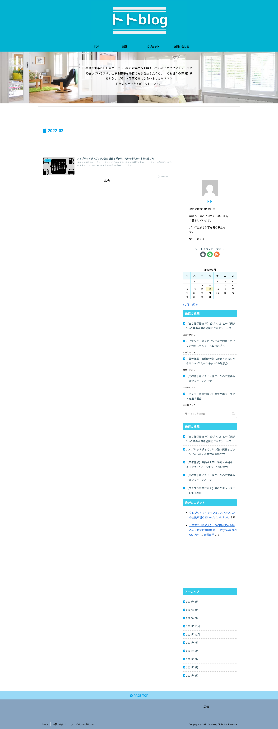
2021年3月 (192, 675)
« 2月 (186, 304)
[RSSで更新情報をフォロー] (217, 254)
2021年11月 (193, 626)
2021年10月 (193, 634)
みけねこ (224, 517)
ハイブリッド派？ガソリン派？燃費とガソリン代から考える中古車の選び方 (210, 343)
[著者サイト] (203, 254)
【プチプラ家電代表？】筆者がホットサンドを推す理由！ (210, 396)
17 (210, 289)
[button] (233, 414)
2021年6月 (192, 651)
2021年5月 (192, 659)
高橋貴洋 (209, 534)
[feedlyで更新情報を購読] (210, 254)
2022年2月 (192, 618)
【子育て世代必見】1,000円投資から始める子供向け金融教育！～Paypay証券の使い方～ (213, 529)
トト (210, 201)
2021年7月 (192, 642)
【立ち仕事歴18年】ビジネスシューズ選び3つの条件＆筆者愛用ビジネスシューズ (210, 326)
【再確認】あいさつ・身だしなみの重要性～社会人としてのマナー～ (210, 378)
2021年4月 (192, 667)
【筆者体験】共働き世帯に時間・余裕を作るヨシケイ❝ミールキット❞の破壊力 (210, 361)
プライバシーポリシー (82, 724)
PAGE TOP (140, 696)
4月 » (194, 304)
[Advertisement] (107, 143)
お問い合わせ (59, 724)
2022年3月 (192, 610)
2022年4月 (192, 601)
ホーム (45, 724)
